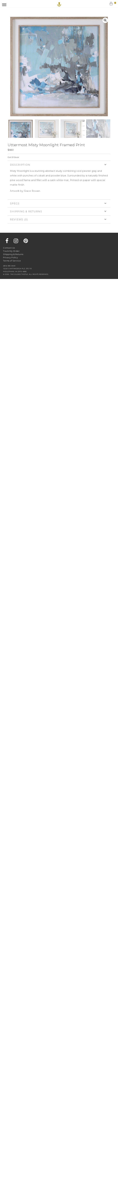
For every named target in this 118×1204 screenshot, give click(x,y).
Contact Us (9, 248)
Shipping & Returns (26, 211)
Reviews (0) (19, 219)
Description (20, 164)
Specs (15, 203)
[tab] (59, 180)
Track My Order (11, 251)
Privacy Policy (10, 257)
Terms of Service (12, 260)
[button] (4, 5)
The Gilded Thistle (59, 4)
